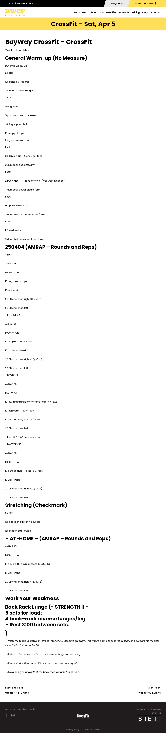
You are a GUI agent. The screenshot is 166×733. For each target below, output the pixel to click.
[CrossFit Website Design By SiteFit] (149, 718)
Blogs (145, 12)
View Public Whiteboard (18, 50)
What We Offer (107, 12)
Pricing (136, 12)
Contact (156, 12)
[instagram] (13, 715)
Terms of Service (91, 729)
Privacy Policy (72, 729)
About (93, 12)
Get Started (80, 12)
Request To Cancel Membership (20, 709)
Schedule (124, 12)
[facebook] (6, 715)
